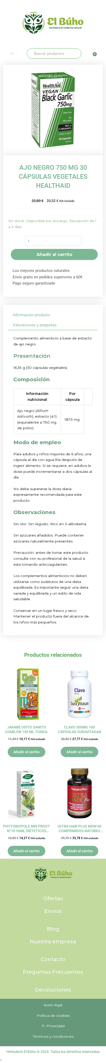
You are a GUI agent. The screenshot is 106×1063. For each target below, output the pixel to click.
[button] (12, 53)
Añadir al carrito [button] (26, 752)
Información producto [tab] (31, 315)
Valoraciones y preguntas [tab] (35, 325)
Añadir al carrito (54, 254)
